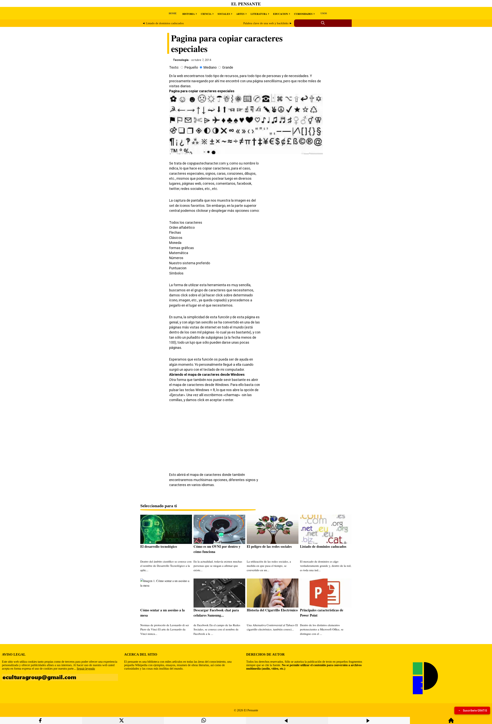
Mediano (210, 67)
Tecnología (181, 60)
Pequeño (191, 67)
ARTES (240, 14)
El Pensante (246, 4)
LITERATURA (259, 14)
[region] (294, 191)
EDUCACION (280, 14)
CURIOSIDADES (303, 14)
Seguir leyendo (86, 668)
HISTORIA (188, 14)
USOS (324, 13)
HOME (173, 13)
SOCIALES (224, 14)
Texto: (174, 67)
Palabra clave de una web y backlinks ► (267, 23)
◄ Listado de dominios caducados (163, 23)
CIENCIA (206, 14)
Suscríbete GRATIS (475, 710)
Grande (227, 67)
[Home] (451, 722)
